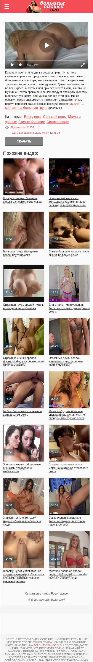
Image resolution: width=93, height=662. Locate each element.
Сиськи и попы (55, 117)
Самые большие (31, 122)
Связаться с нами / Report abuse (46, 593)
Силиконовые (57, 122)
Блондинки (33, 117)
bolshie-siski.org (46, 645)
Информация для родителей (46, 599)
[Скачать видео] (24, 141)
